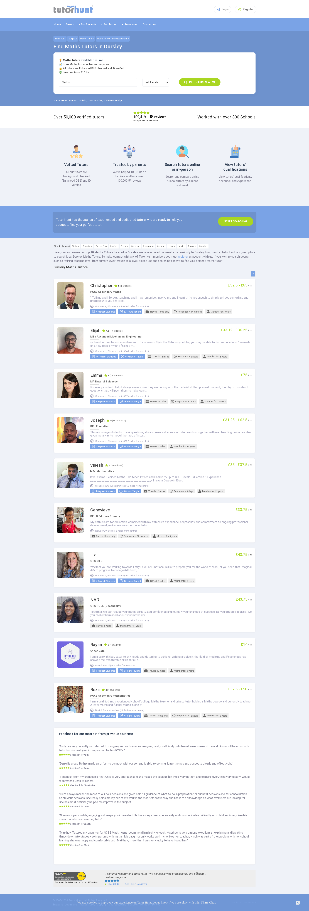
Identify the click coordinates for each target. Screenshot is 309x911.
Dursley (98, 100)
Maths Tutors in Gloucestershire (113, 38)
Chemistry (87, 246)
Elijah (95, 330)
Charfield (82, 100)
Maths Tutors (87, 38)
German (161, 246)
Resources (131, 24)
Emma (96, 375)
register (183, 256)
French (124, 246)
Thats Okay (208, 902)
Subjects (73, 38)
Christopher (101, 285)
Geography (148, 246)
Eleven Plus (101, 246)
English (113, 246)
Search (70, 24)
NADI (95, 599)
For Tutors (110, 24)
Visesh (96, 465)
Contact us (149, 24)
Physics (192, 246)
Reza (95, 689)
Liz (93, 555)
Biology (75, 246)
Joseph (97, 420)
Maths (182, 246)
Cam (90, 100)
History (172, 246)
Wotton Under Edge (113, 100)
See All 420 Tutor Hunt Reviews (127, 884)
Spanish (203, 246)
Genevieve (100, 510)
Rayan (96, 644)
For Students (89, 24)
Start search (235, 221)
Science (135, 246)
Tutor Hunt (60, 38)
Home (57, 24)
